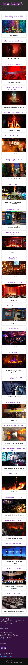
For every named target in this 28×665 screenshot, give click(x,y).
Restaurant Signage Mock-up (13, 112)
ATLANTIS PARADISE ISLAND (13, 425)
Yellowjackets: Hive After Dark (13, 64)
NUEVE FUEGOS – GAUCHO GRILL (14, 233)
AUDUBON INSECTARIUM (13, 497)
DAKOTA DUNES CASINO (13, 544)
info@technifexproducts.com (8, 639)
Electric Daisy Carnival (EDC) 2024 (14, 17)
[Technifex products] (12, 4)
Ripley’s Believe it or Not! (13, 402)
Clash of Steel (13, 184)
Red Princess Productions (16, 662)
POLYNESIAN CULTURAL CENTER (14, 378)
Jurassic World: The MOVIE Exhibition (14, 160)
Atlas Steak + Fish (13, 209)
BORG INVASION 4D (13, 593)
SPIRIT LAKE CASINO (13, 306)
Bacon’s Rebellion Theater (13, 136)
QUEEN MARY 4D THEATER (13, 282)
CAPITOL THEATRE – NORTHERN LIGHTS (14, 449)
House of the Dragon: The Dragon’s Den (14, 88)
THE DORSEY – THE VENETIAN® (14, 258)
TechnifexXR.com (6, 656)
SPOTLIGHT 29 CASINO (13, 569)
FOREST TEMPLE (13, 352)
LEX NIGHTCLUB (13, 329)
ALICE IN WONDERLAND (13, 520)
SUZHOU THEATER (13, 474)
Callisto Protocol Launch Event (13, 41)
